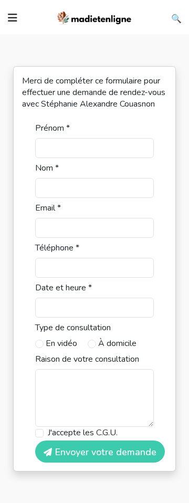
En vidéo (61, 343)
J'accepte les (83, 432)
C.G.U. (107, 432)
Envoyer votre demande (104, 452)
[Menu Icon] (12, 18)
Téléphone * (57, 248)
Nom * (47, 168)
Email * (48, 208)
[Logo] (94, 17)
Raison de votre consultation (87, 359)
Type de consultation (73, 327)
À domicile (117, 343)
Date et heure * (63, 288)
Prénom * (52, 128)
